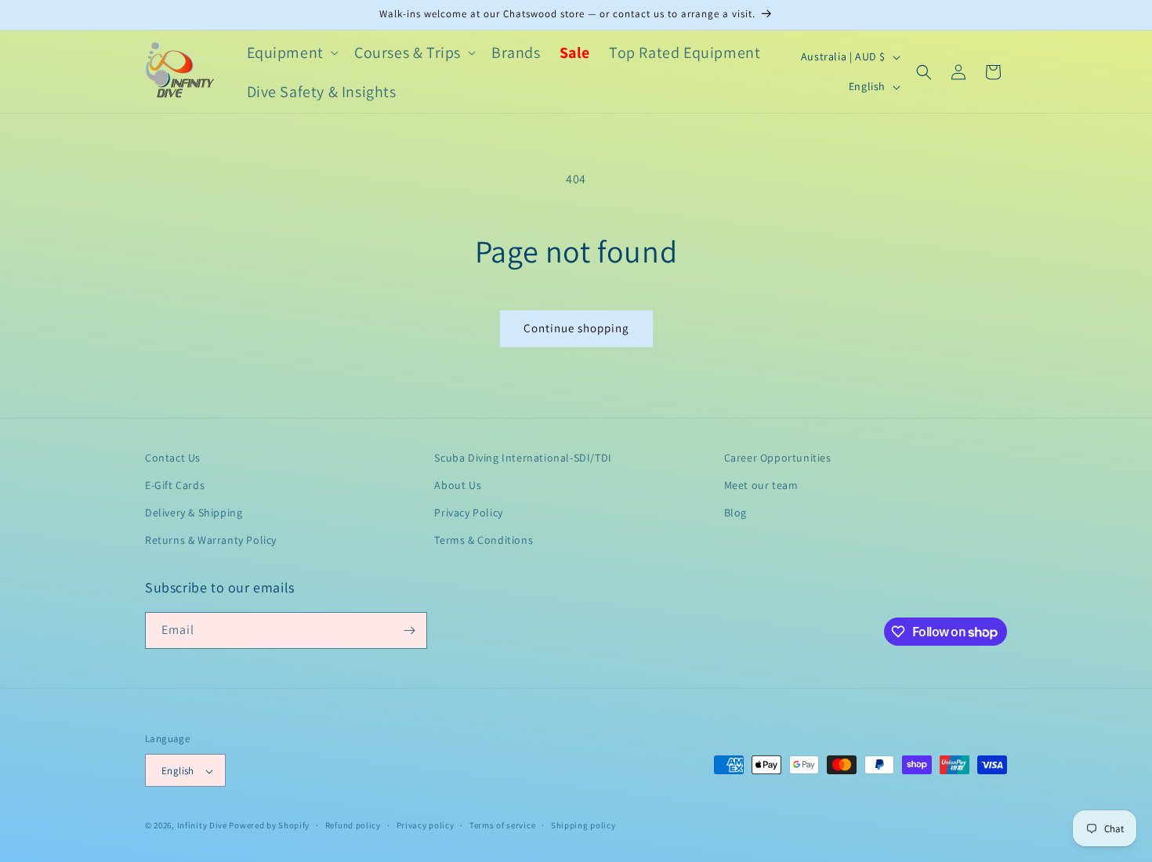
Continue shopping (576, 328)
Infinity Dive (202, 825)
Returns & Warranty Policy (211, 541)
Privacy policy (426, 825)
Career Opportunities (777, 458)
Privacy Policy (468, 512)
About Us (457, 485)
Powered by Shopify (269, 825)
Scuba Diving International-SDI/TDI (522, 458)
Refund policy (353, 825)
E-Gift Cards (175, 485)
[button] (291, 52)
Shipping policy (583, 825)
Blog (735, 512)
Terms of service (502, 825)
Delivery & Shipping (193, 512)
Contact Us (173, 458)
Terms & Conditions (483, 541)
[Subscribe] (409, 630)
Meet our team (761, 485)
